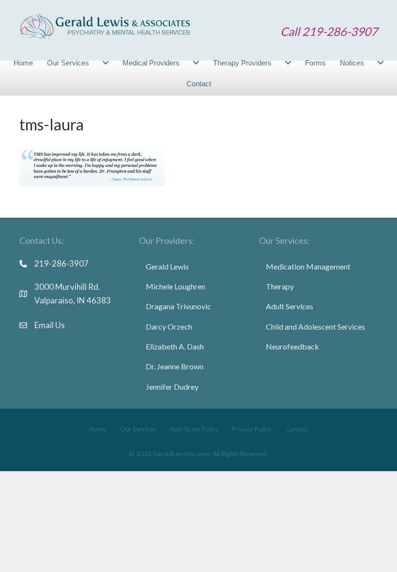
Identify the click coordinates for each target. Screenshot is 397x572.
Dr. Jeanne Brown (174, 366)
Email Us (49, 325)
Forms (315, 63)
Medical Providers (151, 63)
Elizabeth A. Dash (175, 346)
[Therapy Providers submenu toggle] (288, 62)
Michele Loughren (175, 286)
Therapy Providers (242, 63)
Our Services (68, 63)
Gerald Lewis (167, 266)
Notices (352, 63)
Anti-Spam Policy (194, 429)
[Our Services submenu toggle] (105, 62)
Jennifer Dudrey (172, 386)
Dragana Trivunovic (178, 306)
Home (23, 63)
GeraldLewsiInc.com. (182, 454)
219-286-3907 (61, 263)
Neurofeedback (292, 346)
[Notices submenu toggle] (380, 62)
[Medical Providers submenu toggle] (196, 62)
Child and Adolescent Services (315, 326)
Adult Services (289, 306)
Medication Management (308, 266)
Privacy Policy (252, 429)
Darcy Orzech (169, 326)
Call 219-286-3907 (329, 31)
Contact (198, 83)
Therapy (280, 286)
